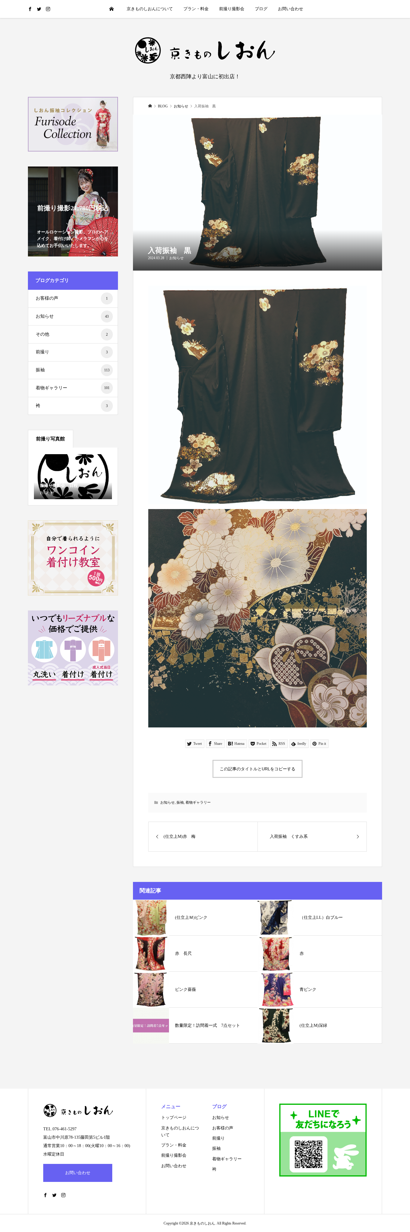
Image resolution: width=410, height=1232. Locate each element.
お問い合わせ (290, 9)
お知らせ (176, 258)
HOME (111, 9)
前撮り (72, 351)
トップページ (173, 1117)
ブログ (261, 9)
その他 (72, 334)
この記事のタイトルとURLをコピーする (257, 768)
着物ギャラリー (198, 802)
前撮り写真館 (50, 438)
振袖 (180, 802)
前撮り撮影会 (231, 9)
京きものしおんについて (150, 9)
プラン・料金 (196, 9)
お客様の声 (72, 298)
